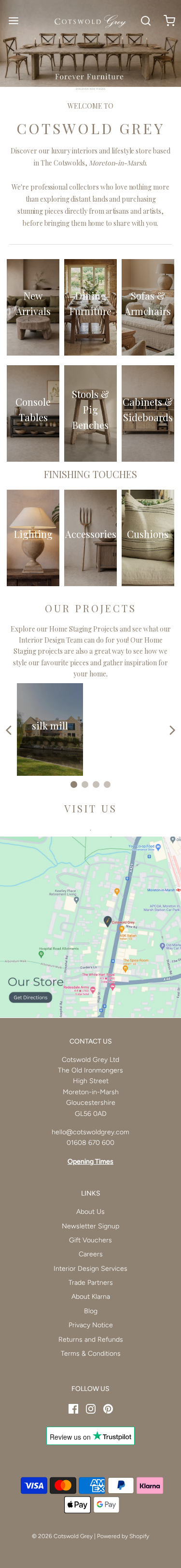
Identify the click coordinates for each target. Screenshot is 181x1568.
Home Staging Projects (83, 628)
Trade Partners (91, 1283)
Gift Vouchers (90, 1240)
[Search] (146, 20)
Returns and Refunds (90, 1339)
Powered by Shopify (123, 1536)
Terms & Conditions (91, 1353)
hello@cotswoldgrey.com (90, 1132)
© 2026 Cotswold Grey (62, 1536)
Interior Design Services (90, 1269)
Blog (90, 1311)
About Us (90, 1212)
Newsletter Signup (90, 1226)
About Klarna (90, 1297)
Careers (91, 1254)
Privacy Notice (91, 1325)
